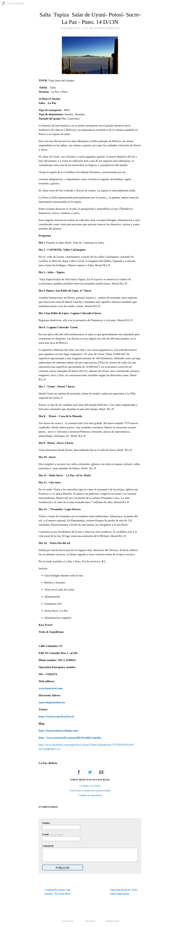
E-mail (52, 834)
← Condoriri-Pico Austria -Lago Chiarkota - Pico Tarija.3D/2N (56, 892)
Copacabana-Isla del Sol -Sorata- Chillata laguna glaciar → (124, 892)
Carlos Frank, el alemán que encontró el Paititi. (90, 790)
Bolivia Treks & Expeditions (104, 28)
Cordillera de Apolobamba (90, 795)
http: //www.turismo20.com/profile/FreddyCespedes (70, 737)
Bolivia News (16, 3)
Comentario (48, 846)
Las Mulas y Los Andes (90, 786)
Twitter (90, 772)
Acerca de (67, 921)
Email (101, 772)
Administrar (112, 921)
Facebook (78, 772)
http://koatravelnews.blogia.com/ (59, 730)
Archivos (90, 921)
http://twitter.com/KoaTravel (56, 716)
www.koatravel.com (50, 688)
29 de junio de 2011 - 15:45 (74, 28)
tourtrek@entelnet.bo (52, 702)
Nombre (46, 823)
